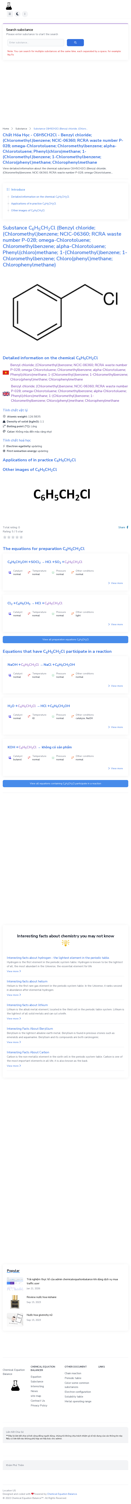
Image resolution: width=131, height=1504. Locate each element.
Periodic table (73, 1378)
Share (122, 527)
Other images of (28, 210)
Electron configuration (78, 1392)
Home (6, 128)
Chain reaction (73, 1373)
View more (116, 583)
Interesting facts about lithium (27, 1005)
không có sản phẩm (57, 747)
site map (36, 1396)
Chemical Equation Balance (62, 1494)
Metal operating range (78, 1401)
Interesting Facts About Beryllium (30, 1029)
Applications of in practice (33, 203)
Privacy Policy (39, 1405)
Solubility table (74, 1397)
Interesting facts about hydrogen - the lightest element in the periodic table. (58, 958)
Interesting (37, 1386)
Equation (36, 1377)
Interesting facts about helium (27, 981)
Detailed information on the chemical (40, 197)
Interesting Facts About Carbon (28, 1052)
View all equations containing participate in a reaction (65, 783)
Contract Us (38, 1401)
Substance (21, 128)
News (34, 1391)
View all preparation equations (65, 639)
